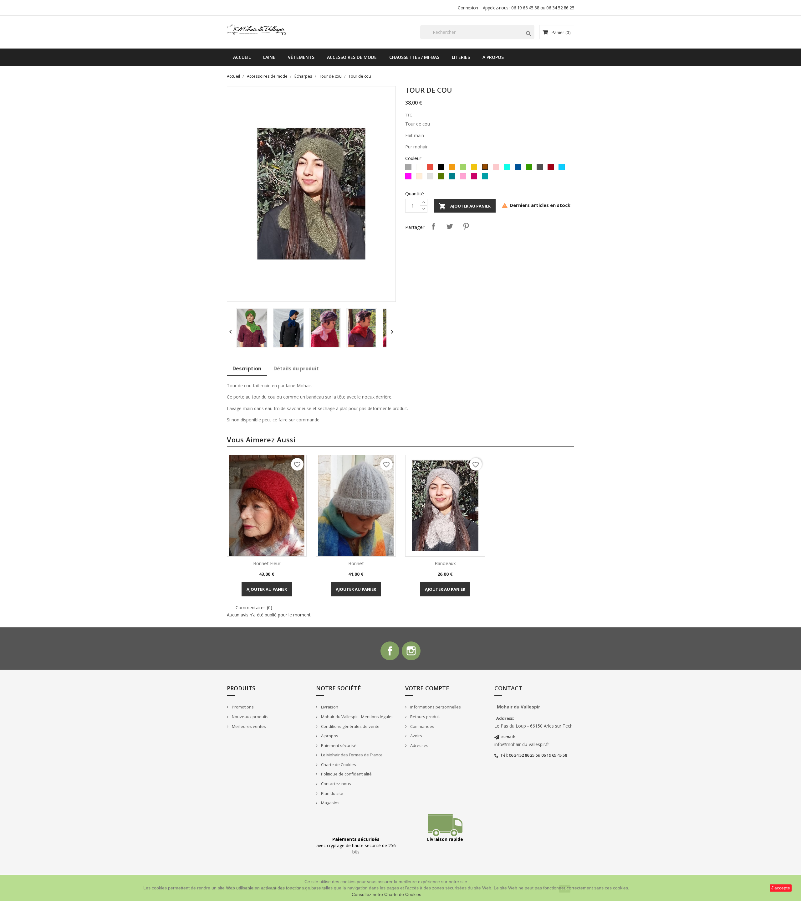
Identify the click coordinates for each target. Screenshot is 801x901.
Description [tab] (246, 368)
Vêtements (301, 57)
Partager (433, 226)
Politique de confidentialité (346, 774)
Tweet (449, 226)
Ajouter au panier (465, 206)
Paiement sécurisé (338, 745)
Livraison (329, 707)
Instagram (411, 650)
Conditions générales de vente (350, 726)
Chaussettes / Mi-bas (414, 57)
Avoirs (415, 736)
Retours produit (424, 716)
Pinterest (466, 226)
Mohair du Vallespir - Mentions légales (357, 716)
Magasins (329, 803)
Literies (461, 57)
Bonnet (356, 563)
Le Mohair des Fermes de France (351, 755)
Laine (269, 57)
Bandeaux (445, 563)
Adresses (418, 745)
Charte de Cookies (338, 764)
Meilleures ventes (248, 726)
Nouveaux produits (249, 716)
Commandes (421, 726)
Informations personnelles (435, 707)
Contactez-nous (335, 783)
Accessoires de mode (352, 57)
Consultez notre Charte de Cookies (386, 894)
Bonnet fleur (267, 563)
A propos (493, 57)
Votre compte (427, 688)
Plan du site (331, 793)
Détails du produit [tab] (296, 368)
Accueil (242, 57)
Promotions (242, 707)
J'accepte (780, 887)
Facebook (389, 650)
